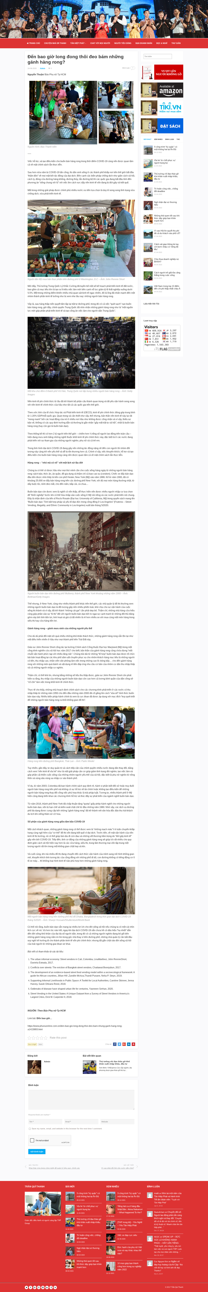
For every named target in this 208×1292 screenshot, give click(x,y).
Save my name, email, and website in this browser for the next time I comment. (67, 1128)
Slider (40, 1044)
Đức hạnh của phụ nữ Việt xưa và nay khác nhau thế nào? (129, 1250)
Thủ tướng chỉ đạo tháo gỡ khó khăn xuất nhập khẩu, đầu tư (114, 1062)
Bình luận (169, 139)
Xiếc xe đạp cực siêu (127, 1235)
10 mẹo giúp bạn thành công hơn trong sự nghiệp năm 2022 (129, 1266)
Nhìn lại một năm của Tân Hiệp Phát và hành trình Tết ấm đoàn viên (167, 1196)
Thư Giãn (176, 43)
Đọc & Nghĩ (161, 43)
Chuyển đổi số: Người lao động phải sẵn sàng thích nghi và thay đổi (168, 1215)
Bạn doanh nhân (144, 43)
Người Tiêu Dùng (122, 43)
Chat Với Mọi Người (100, 43)
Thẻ (178, 139)
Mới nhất (147, 139)
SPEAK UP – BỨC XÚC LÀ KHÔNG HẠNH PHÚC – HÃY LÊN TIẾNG (167, 1239)
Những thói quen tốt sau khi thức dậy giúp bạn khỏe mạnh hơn (89, 1264)
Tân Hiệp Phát (77, 43)
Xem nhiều (158, 139)
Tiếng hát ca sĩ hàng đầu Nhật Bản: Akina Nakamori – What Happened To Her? (129, 1209)
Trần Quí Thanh (177, 1287)
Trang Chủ (34, 43)
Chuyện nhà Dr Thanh (55, 43)
